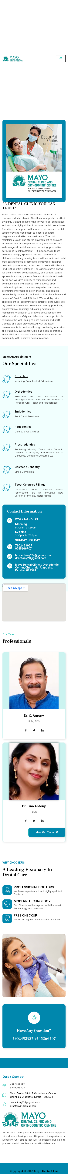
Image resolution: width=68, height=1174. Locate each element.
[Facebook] (26, 730)
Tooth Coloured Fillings (30, 484)
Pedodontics (23, 426)
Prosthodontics (25, 444)
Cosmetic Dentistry (27, 466)
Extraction (21, 376)
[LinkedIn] (42, 730)
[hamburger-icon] (61, 58)
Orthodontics (23, 391)
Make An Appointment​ (16, 356)
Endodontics (23, 411)
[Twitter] (34, 730)
